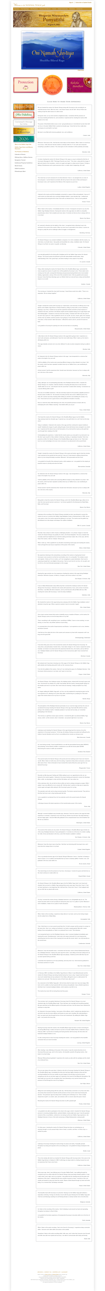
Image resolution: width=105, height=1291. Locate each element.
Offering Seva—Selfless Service (23, 157)
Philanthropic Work (20, 171)
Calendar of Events (20, 154)
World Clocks (18, 165)
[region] (52, 19)
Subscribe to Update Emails (83, 2)
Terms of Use (48, 1274)
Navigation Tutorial (20, 160)
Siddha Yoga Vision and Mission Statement (24, 147)
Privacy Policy (56, 1274)
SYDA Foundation (20, 168)
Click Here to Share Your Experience (64, 101)
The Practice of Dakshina (22, 151)
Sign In (71, 2)
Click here (81, 70)
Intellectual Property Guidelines (23, 163)
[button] (52, 19)
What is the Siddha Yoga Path (23, 144)
